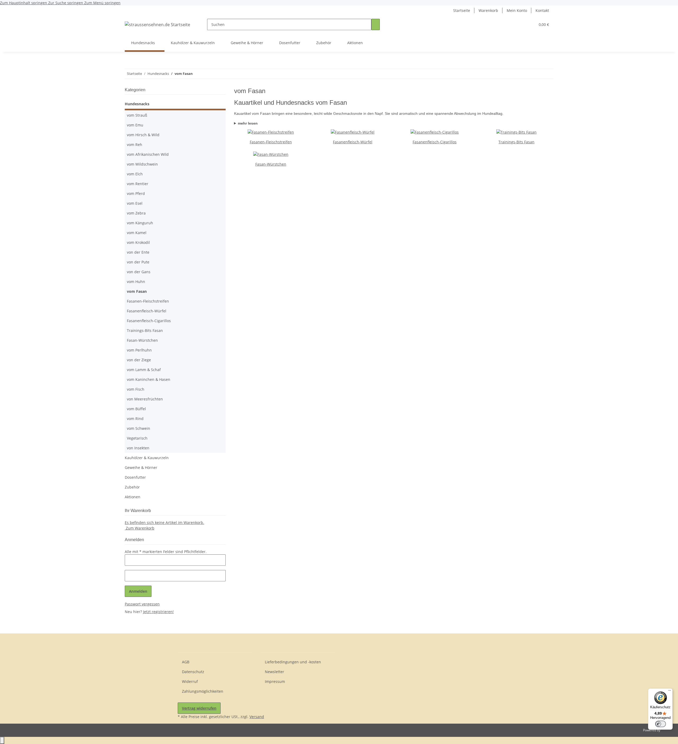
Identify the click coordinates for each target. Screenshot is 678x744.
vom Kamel (136, 232)
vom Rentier (137, 183)
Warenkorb (488, 10)
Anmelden (138, 591)
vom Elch (135, 173)
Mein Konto (517, 10)
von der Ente (138, 252)
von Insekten (138, 447)
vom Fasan (137, 291)
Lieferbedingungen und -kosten (293, 661)
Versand (256, 716)
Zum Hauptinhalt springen (24, 2)
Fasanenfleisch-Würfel (352, 141)
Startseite (461, 10)
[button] (520, 24)
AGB (185, 661)
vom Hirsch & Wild (143, 134)
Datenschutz (193, 671)
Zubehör (132, 487)
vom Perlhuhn (139, 350)
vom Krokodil (138, 242)
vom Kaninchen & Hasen (148, 379)
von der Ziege (139, 359)
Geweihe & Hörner (141, 467)
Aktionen (132, 496)
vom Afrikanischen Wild (148, 154)
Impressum (275, 681)
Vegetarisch (137, 438)
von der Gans (138, 271)
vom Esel (134, 203)
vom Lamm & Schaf (144, 369)
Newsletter (274, 671)
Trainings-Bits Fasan (516, 141)
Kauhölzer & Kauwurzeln (147, 457)
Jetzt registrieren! (158, 611)
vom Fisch (135, 389)
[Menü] (669, 691)
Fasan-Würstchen (270, 164)
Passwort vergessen (142, 603)
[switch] (660, 724)
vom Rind (135, 418)
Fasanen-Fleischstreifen (271, 141)
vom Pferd (136, 193)
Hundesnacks (137, 103)
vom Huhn (136, 281)
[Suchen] (375, 24)
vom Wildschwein (142, 164)
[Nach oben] (2, 740)
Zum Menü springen (102, 2)
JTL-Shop (667, 730)
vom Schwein (138, 428)
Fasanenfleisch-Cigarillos (435, 141)
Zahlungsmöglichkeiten (202, 691)
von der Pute (138, 261)
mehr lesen (248, 123)
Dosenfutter (135, 477)
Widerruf (190, 681)
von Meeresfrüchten (145, 398)
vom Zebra (136, 213)
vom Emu (135, 124)
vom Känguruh (140, 222)
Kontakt (542, 10)
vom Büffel (136, 408)
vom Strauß (137, 115)
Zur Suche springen (66, 2)
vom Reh (134, 144)
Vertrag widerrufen (199, 708)
